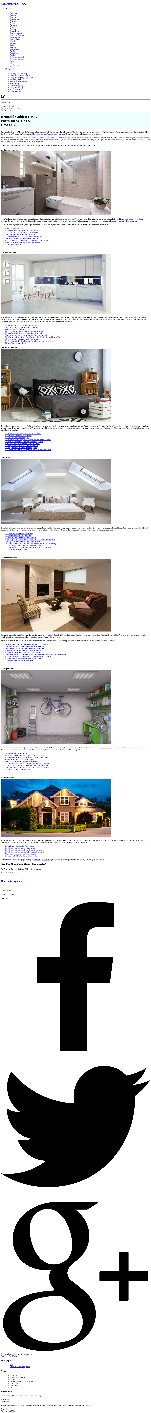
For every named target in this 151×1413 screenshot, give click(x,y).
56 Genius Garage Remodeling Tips (17, 769)
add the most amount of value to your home (46, 134)
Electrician (13, 25)
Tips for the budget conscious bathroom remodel (22, 238)
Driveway (13, 21)
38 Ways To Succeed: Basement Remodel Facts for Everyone (26, 644)
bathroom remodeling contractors (125, 221)
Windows (13, 67)
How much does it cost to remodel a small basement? (23, 652)
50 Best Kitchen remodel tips (15, 343)
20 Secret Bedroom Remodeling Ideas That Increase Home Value (28, 450)
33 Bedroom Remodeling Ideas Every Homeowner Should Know (28, 440)
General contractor (16, 33)
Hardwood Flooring (17, 35)
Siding (12, 61)
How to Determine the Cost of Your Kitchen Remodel (24, 333)
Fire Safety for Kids (17, 80)
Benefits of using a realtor (19, 82)
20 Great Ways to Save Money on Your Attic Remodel (24, 546)
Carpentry (13, 15)
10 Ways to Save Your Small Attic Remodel (20, 538)
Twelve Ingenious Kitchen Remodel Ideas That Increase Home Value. (29, 341)
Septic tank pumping (17, 59)
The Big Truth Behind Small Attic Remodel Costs (22, 542)
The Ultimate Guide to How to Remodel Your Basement (25, 646)
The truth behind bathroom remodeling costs (20, 234)
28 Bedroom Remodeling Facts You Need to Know (23, 434)
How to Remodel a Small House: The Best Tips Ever (23, 850)
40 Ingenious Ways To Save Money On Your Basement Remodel (28, 656)
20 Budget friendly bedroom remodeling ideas (21, 448)
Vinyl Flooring (15, 65)
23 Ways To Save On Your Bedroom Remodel (21, 446)
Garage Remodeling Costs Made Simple (19, 759)
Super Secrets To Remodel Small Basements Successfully (25, 648)
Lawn (12, 45)
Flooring (13, 29)
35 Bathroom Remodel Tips (15, 244)
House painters (15, 39)
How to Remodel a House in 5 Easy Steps (20, 848)
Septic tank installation (17, 57)
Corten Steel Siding (16, 91)
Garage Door (14, 31)
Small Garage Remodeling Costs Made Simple (21, 761)
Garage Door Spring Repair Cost (21, 78)
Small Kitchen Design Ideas (15, 329)
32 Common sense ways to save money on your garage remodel (27, 763)
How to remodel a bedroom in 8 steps (18, 436)
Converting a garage (17, 86)
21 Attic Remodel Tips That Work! (17, 550)
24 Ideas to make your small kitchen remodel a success (24, 331)
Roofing (12, 55)
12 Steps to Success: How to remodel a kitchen (21, 327)
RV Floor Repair (15, 89)
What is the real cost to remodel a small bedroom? (22, 444)
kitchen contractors (68, 321)
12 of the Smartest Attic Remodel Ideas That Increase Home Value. (28, 548)
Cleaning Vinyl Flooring (18, 74)
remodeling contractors (42, 860)
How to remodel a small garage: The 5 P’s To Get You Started (26, 757)
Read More (5, 1400)
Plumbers (13, 51)
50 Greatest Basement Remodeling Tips (19, 660)
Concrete (13, 17)
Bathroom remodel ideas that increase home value (22, 242)
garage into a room (105, 748)
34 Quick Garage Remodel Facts (16, 754)
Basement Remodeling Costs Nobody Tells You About (24, 650)
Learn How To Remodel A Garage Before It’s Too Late (24, 755)
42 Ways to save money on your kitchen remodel (22, 339)
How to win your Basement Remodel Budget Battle (23, 658)
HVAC (12, 41)
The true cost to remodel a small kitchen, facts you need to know (27, 335)
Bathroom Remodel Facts (14, 228)
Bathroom (13, 13)
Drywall (12, 23)
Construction (14, 19)
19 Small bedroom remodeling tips (17, 438)
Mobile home (14, 49)
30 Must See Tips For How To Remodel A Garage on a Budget (27, 765)
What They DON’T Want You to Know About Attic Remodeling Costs (30, 540)
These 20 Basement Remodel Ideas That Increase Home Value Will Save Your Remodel (36, 654)
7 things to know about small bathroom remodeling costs (25, 236)
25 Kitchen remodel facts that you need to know (22, 325)
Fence (12, 27)
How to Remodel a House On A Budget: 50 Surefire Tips (25, 852)
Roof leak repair (15, 84)
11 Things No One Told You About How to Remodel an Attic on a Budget (31, 544)
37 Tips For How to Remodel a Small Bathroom (22, 232)
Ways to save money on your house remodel (20, 854)
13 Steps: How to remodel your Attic (18, 536)
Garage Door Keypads (18, 87)
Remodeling (14, 53)
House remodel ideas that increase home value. (21, 856)
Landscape (13, 43)
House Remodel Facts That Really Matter (19, 846)
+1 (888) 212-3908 (7, 106)
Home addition (15, 37)
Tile (11, 63)
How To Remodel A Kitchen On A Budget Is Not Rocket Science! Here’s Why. (33, 337)
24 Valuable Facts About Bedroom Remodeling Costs (24, 442)
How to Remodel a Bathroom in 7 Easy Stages (21, 230)
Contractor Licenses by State (20, 76)
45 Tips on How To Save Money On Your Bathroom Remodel (27, 240)
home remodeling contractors (75, 145)
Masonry (13, 47)
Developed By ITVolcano (10, 1356)
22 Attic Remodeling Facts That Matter (18, 534)
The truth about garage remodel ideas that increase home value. (27, 767)
